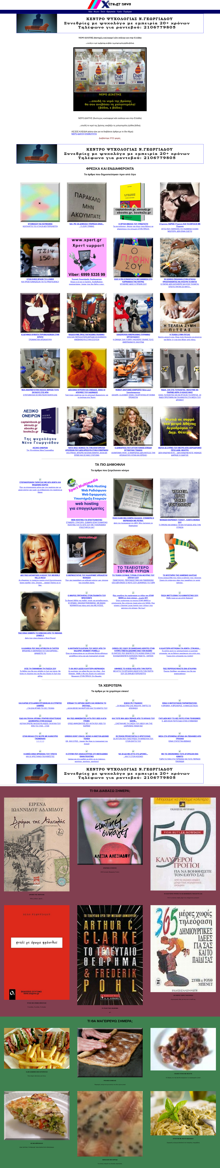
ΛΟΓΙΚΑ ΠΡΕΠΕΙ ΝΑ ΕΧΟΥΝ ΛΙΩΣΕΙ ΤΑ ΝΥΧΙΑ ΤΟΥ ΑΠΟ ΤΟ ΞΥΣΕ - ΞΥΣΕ (40, 722)
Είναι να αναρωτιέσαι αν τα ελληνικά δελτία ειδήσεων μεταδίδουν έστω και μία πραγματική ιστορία (87, 652)
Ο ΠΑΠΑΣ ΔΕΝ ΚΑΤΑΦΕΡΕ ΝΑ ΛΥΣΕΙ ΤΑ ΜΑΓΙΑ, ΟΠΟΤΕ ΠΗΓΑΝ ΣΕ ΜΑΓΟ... (180, 283)
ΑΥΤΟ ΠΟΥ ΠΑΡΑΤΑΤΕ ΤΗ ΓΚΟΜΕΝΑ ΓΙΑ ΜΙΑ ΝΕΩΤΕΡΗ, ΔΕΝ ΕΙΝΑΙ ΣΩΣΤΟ (179, 227)
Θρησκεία (111, 12)
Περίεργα (127, 12)
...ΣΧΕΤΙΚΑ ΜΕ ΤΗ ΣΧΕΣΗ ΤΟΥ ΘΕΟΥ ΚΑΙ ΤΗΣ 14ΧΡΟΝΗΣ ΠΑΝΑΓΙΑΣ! (133, 722)
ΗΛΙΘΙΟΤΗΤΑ (90, 134)
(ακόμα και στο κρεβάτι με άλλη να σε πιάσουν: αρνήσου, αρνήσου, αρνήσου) (87, 757)
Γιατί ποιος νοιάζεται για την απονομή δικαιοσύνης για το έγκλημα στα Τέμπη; (86, 393)
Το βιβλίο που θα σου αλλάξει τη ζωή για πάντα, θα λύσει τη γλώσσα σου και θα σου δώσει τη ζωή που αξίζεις (40, 672)
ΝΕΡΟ (74, 134)
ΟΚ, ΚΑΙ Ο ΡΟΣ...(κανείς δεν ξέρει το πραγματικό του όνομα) (87, 740)
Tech (103, 12)
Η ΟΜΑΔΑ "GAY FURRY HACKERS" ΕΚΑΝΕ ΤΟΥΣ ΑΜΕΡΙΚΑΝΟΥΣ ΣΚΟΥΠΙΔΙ (133, 338)
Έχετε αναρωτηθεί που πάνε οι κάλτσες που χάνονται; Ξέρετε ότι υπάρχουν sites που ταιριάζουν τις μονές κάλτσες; (179, 579)
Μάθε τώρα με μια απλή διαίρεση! (179, 596)
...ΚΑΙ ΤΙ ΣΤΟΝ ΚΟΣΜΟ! (133, 755)
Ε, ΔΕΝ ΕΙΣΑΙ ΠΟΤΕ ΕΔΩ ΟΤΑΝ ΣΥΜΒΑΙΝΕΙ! (180, 719)
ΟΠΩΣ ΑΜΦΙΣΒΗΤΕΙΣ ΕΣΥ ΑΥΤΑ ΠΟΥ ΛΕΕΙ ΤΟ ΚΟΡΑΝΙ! (86, 722)
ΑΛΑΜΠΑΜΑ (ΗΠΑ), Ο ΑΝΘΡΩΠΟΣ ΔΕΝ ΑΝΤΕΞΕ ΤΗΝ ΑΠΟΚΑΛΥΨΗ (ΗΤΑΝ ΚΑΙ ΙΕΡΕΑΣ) (133, 451)
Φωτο (96, 12)
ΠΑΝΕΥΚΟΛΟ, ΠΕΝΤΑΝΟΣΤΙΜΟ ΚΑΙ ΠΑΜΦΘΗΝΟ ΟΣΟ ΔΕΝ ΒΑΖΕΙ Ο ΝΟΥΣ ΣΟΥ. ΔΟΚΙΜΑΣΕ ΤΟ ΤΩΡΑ (133, 579)
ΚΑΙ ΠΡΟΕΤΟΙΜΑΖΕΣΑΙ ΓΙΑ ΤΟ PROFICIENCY (40, 280)
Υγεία (119, 12)
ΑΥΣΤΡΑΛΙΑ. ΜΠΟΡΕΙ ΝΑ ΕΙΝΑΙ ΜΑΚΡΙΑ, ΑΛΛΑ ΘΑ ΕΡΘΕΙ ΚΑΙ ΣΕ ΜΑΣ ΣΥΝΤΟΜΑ (86, 451)
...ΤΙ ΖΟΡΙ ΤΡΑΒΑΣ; (87, 225)
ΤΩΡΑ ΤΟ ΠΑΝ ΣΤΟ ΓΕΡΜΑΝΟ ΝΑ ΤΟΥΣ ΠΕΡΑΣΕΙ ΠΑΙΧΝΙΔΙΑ (179, 757)
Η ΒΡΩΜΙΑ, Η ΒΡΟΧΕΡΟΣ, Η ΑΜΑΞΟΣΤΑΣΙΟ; (179, 704)
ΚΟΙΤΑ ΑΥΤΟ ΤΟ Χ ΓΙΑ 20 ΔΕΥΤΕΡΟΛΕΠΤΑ (40, 225)
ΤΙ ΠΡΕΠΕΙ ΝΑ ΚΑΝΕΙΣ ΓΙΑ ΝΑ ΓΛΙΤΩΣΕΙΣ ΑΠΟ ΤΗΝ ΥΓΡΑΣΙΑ (180, 523)
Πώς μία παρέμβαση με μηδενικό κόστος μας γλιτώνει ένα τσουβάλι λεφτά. (86, 579)
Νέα (90, 12)
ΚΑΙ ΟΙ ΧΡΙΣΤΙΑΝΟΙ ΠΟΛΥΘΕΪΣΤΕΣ (40, 755)
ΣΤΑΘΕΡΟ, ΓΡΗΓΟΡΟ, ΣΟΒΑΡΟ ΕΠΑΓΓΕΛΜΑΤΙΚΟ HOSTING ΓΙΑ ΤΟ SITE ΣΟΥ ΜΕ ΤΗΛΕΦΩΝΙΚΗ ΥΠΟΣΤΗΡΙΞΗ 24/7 (86, 523)
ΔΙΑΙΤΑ (81, 134)
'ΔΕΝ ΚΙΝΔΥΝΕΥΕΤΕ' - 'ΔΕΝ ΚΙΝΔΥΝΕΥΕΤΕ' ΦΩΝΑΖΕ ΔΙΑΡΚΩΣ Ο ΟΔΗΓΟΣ (180, 451)
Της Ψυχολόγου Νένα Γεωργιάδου (40, 449)
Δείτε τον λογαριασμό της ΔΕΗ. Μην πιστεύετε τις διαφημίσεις (133, 521)
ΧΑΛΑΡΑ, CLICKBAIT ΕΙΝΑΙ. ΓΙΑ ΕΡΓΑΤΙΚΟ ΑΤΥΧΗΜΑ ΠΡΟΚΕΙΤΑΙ (133, 393)
